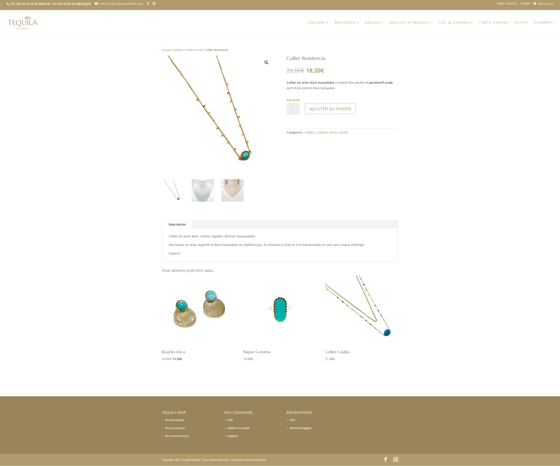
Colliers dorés (194, 50)
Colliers (316, 22)
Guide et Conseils (238, 428)
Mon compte (507, 3)
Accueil (166, 50)
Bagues (372, 22)
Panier (525, 3)
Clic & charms (453, 22)
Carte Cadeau (493, 22)
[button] (266, 62)
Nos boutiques (174, 420)
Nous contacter (175, 428)
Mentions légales (301, 428)
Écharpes (543, 22)
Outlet (521, 22)
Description (177, 224)
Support (232, 436)
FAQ (230, 420)
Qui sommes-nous (177, 436)
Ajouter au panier (330, 109)
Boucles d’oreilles (409, 22)
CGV (292, 420)
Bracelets (345, 22)
